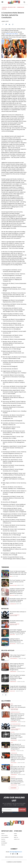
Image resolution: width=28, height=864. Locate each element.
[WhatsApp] (12, 24)
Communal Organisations (9, 7)
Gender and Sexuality (4, 669)
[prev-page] (2, 695)
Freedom (4, 9)
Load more (13, 787)
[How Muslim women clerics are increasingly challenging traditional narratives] (5, 601)
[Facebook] (2, 24)
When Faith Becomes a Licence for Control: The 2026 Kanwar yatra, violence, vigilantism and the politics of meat (18, 758)
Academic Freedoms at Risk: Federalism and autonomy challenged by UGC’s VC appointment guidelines (17, 591)
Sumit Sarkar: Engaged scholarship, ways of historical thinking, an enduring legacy (18, 631)
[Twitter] (6, 24)
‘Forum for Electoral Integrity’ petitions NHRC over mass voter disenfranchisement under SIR (18, 573)
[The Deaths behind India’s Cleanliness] (5, 624)
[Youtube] (17, 854)
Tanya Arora (14, 762)
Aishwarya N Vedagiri (14, 624)
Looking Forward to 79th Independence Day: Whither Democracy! (16, 640)
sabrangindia (13, 671)
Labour (3, 627)
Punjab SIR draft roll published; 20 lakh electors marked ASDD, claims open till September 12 (18, 688)
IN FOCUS (5, 609)
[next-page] (6, 695)
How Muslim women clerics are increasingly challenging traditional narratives (18, 600)
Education (12, 595)
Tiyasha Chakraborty (15, 614)
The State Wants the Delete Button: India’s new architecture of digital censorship (17, 678)
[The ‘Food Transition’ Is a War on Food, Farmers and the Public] (5, 583)
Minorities (13, 777)
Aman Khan (12, 691)
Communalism (20, 7)
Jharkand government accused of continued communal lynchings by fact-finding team (17, 781)
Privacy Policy (15, 812)
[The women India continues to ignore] (5, 615)
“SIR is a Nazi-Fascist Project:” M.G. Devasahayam (18, 655)
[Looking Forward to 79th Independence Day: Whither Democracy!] (5, 642)
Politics (3, 681)
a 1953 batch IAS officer (11, 34)
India (11, 576)
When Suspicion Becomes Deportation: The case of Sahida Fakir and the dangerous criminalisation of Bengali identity (17, 666)
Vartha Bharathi (14, 658)
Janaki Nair (12, 634)
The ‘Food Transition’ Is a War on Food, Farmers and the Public (17, 582)
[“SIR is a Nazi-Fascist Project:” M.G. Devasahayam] (5, 656)
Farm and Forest (13, 585)
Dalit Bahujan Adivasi (5, 617)
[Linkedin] (9, 24)
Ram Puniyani (13, 643)
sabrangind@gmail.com (15, 851)
